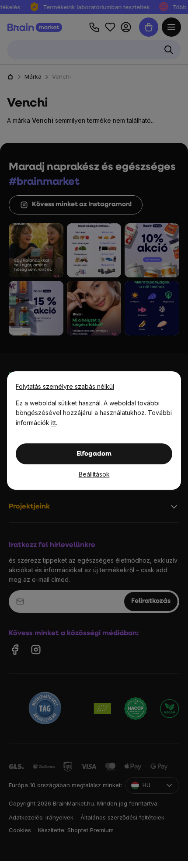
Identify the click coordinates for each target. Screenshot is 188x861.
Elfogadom (94, 454)
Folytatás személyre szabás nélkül (65, 386)
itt (53, 422)
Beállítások (94, 474)
